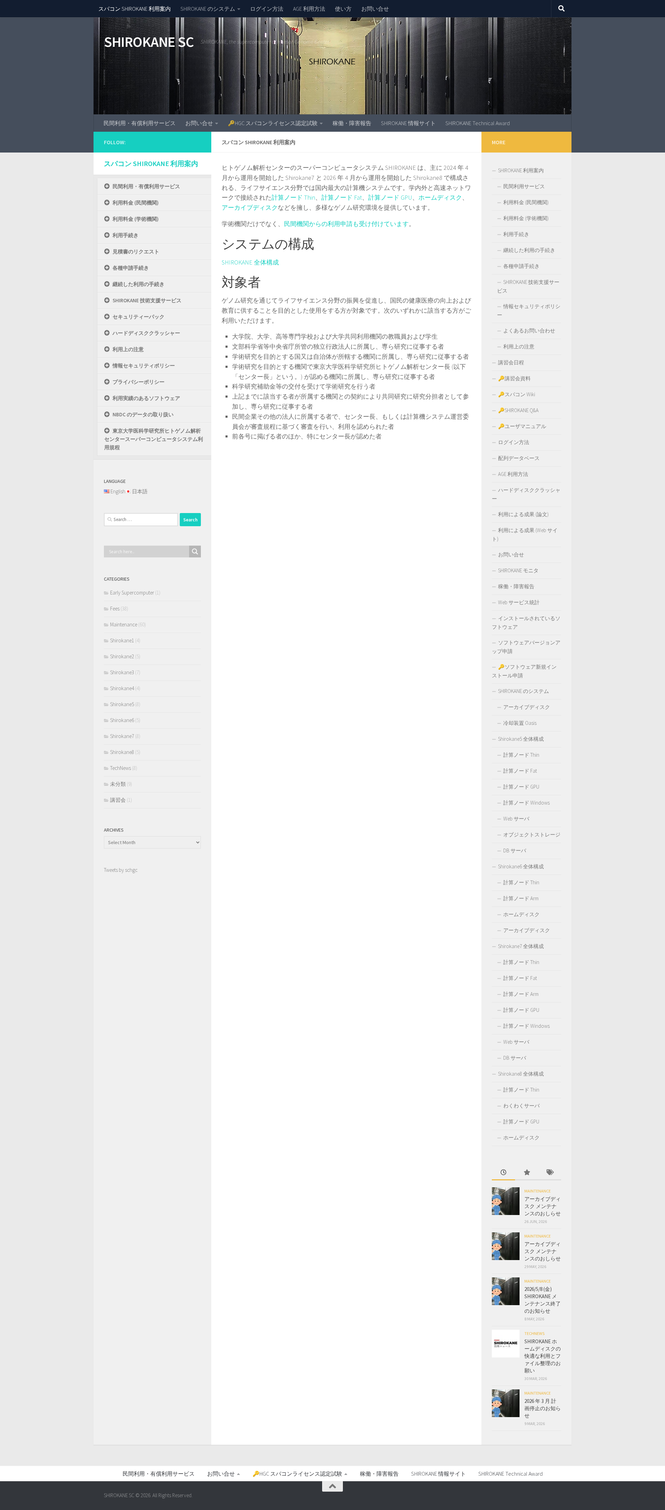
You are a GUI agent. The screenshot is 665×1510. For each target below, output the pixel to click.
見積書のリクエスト (136, 251)
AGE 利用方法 (309, 8)
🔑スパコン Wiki (516, 394)
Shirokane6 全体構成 (521, 866)
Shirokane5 (122, 704)
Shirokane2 (122, 656)
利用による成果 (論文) (523, 514)
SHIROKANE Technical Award (477, 123)
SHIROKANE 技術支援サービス (147, 300)
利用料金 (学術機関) (136, 219)
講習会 (118, 800)
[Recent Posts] (503, 1172)
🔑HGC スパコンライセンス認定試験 (273, 123)
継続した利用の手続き (139, 284)
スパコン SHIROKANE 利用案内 (134, 8)
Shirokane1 (122, 640)
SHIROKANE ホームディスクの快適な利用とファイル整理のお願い (542, 1356)
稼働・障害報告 (351, 123)
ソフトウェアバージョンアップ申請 (526, 646)
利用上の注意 (128, 349)
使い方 (343, 8)
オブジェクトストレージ (531, 834)
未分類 (118, 784)
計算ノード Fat (341, 197)
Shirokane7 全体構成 (521, 946)
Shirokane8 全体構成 (521, 1073)
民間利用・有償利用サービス (140, 123)
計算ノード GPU (390, 197)
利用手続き (126, 235)
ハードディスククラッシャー (146, 333)
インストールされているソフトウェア (526, 622)
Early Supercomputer (132, 592)
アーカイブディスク (250, 207)
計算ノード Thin (293, 197)
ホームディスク (440, 197)
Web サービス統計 (519, 602)
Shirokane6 (122, 720)
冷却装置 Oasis (520, 723)
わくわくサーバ (521, 1105)
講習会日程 (511, 362)
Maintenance (123, 624)
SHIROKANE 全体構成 (250, 262)
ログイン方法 (266, 8)
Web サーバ (516, 818)
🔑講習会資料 (514, 378)
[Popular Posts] (526, 1172)
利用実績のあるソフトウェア (146, 398)
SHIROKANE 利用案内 (521, 170)
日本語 (140, 491)
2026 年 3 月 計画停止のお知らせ (542, 1408)
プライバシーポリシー (139, 382)
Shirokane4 (122, 688)
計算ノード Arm (521, 898)
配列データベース (519, 458)
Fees (114, 608)
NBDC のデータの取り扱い (143, 414)
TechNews (120, 768)
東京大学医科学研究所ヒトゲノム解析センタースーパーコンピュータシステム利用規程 (153, 439)
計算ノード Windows (526, 802)
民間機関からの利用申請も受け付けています (346, 224)
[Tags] (549, 1172)
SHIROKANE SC (149, 42)
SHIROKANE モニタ (518, 570)
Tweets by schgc (121, 870)
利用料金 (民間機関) (136, 202)
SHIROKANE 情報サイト (408, 123)
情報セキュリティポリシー (144, 365)
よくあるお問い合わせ (529, 330)
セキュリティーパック (139, 316)
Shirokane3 (122, 672)
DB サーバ (514, 850)
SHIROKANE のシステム (207, 8)
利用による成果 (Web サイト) (525, 534)
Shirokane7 (122, 736)
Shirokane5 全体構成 (521, 739)
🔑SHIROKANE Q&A (518, 410)
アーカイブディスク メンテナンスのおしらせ (542, 1206)
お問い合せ (375, 8)
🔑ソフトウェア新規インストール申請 (524, 671)
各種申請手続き (131, 267)
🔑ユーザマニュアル (522, 426)
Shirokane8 (122, 752)
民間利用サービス (524, 186)
